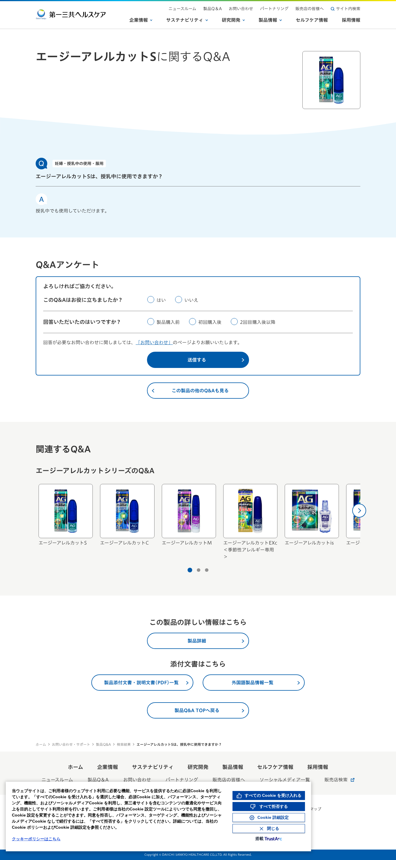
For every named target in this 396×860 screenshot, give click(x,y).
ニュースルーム (182, 9)
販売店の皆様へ (309, 9)
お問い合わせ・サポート (71, 744)
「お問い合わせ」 (154, 342)
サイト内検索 (348, 9)
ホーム (41, 744)
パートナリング (274, 9)
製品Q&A (103, 744)
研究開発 (231, 20)
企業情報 (138, 20)
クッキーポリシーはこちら (36, 839)
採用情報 (351, 20)
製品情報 (268, 20)
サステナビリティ (184, 20)
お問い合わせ (241, 9)
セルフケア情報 (312, 20)
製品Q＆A (212, 9)
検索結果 (124, 744)
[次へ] (359, 511)
